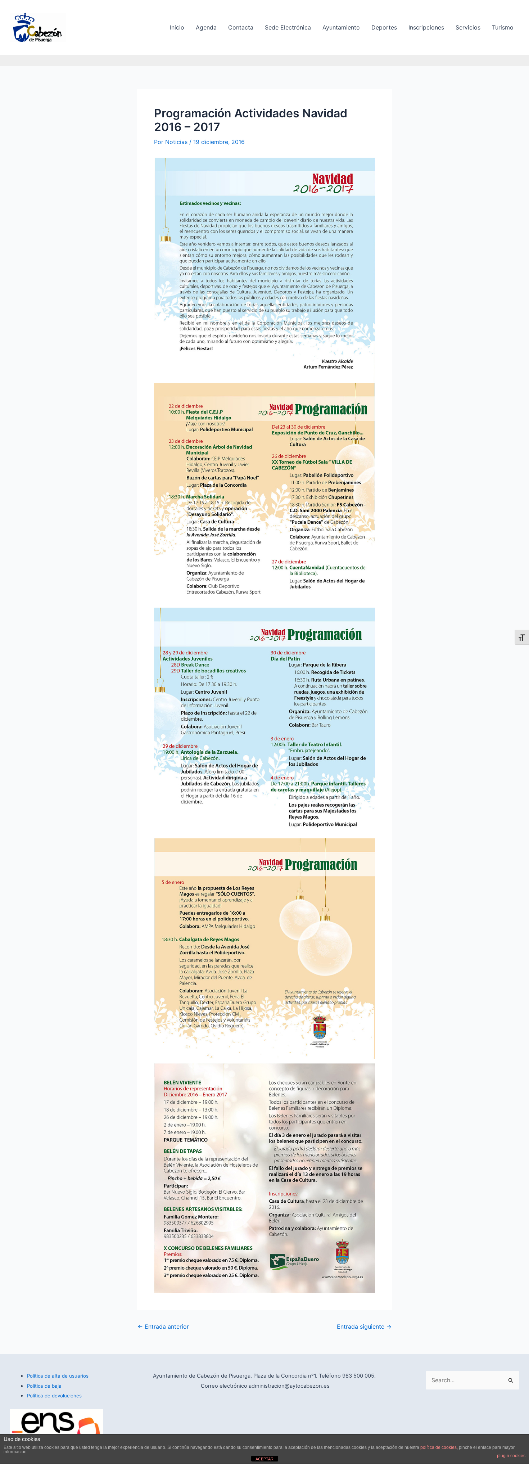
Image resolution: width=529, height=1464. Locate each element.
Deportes (384, 27)
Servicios (468, 27)
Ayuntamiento (341, 27)
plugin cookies (511, 1455)
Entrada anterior (163, 1326)
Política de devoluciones (54, 1395)
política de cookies (438, 1447)
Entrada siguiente (364, 1326)
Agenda (206, 27)
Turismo (503, 27)
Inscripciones (426, 27)
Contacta (240, 27)
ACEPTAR (264, 1459)
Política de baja (44, 1386)
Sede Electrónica (288, 27)
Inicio (177, 27)
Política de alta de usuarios (58, 1376)
